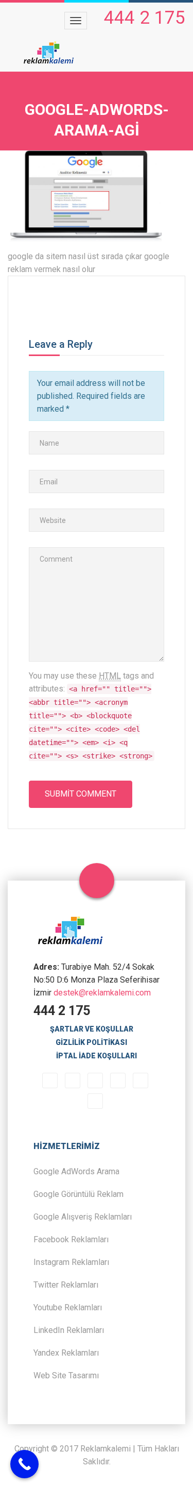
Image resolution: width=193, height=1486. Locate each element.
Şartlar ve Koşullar (91, 1029)
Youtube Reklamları (67, 1307)
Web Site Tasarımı (66, 1375)
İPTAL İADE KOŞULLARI (96, 1056)
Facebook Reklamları (71, 1239)
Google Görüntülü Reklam (78, 1194)
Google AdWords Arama (76, 1171)
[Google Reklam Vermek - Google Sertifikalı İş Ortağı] (49, 53)
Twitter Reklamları (65, 1285)
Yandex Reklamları (66, 1353)
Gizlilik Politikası (91, 1042)
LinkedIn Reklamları (68, 1330)
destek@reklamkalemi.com (102, 993)
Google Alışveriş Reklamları (82, 1217)
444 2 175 (144, 17)
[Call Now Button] (24, 1464)
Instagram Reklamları (71, 1262)
